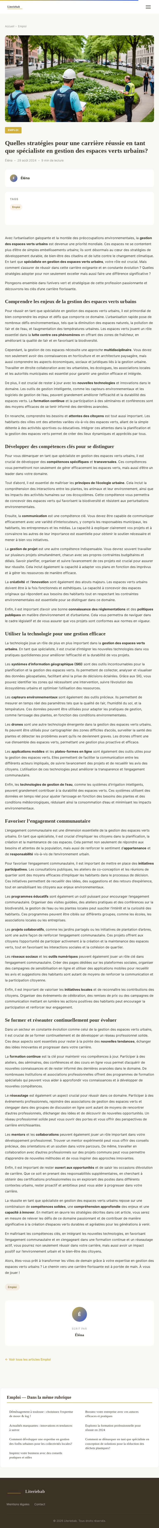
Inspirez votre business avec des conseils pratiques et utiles (35, 1455)
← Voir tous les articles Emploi (28, 1359)
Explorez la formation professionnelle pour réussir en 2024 (113, 1428)
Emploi (22, 26)
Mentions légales (18, 1504)
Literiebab (35, 1491)
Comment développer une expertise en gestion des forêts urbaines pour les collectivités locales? (40, 1441)
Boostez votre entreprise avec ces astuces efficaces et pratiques (112, 1414)
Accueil (9, 26)
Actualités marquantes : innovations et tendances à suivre (40, 1428)
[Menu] (148, 7)
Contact (39, 1504)
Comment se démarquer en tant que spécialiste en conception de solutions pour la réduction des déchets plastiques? (117, 1443)
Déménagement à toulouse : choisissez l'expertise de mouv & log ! (41, 1414)
